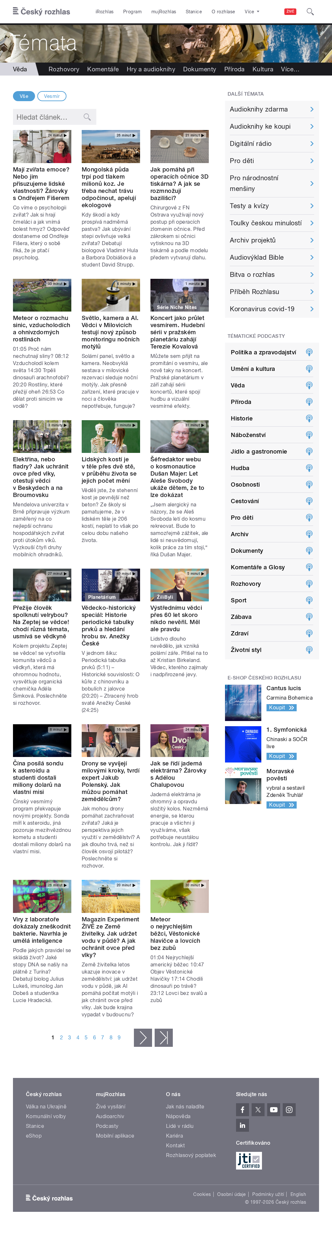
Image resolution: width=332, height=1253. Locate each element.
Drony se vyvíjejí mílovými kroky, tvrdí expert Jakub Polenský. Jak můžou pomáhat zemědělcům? (110, 781)
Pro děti (242, 161)
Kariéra (174, 1136)
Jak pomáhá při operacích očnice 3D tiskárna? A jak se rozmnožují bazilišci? (179, 183)
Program (132, 11)
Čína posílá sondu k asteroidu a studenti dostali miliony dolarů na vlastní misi (38, 777)
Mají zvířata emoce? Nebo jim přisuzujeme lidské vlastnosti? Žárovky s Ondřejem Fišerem (41, 183)
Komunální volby (46, 1116)
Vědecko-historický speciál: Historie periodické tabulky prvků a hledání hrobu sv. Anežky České (109, 625)
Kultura (263, 69)
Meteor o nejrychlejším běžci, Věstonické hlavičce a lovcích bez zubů (175, 933)
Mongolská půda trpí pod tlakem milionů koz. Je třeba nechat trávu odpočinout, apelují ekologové (109, 187)
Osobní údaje (231, 1194)
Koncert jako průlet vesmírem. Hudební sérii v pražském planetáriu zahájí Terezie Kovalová (177, 332)
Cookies (202, 1194)
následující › (143, 1038)
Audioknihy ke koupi (260, 126)
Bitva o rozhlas (252, 274)
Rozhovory (64, 69)
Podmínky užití (268, 1194)
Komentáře (103, 69)
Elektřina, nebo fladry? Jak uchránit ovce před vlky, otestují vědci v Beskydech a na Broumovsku (41, 477)
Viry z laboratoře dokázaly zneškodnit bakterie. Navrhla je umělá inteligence (42, 930)
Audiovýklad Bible (257, 257)
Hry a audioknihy (151, 69)
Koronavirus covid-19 (262, 309)
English (298, 1194)
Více (290, 69)
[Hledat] (310, 11)
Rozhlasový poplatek (191, 1155)
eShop (34, 1136)
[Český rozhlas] (41, 11)
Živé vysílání (110, 1107)
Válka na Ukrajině (46, 1107)
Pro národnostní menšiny (254, 183)
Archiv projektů (253, 240)
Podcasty (107, 1126)
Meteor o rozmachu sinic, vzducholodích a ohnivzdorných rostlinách (41, 328)
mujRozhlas (163, 11)
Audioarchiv (110, 1116)
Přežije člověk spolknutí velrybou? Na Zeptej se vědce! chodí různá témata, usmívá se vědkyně (41, 622)
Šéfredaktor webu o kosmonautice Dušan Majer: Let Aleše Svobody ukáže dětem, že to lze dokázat (177, 477)
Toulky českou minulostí (266, 223)
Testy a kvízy (249, 206)
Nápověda (178, 1116)
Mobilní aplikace (115, 1136)
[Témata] (166, 43)
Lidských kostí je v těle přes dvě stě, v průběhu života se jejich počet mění (109, 470)
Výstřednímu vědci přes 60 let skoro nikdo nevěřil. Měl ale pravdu (176, 618)
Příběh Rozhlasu (254, 292)
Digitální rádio (250, 144)
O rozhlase (223, 11)
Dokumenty (199, 69)
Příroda (234, 69)
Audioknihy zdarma (259, 109)
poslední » (164, 1038)
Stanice (194, 11)
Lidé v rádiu (180, 1126)
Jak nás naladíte (185, 1107)
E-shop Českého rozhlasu (265, 678)
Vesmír (52, 96)
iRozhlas (105, 11)
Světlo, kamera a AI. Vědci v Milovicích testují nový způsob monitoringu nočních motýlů (110, 332)
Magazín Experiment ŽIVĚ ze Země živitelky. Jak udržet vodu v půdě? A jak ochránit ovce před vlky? (110, 937)
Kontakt (175, 1145)
